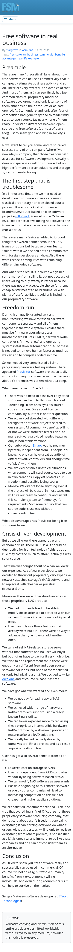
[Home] (10, 7)
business (33, 54)
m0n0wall (22, 216)
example (33, 58)
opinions (27, 50)
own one (8, 679)
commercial (46, 54)
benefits (60, 54)
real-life (23, 58)
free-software (18, 54)
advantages (9, 58)
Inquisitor (24, 372)
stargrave (12, 50)
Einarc (37, 445)
